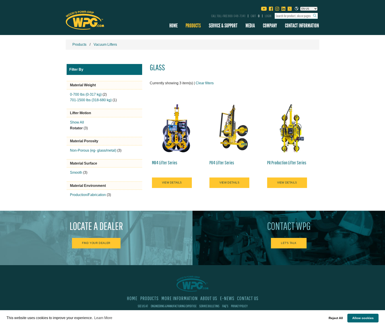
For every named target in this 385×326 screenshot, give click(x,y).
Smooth (76, 172)
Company (270, 25)
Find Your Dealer (96, 243)
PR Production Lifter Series (286, 162)
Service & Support (223, 25)
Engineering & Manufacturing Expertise (174, 306)
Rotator (76, 128)
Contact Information (302, 25)
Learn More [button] (103, 318)
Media (250, 25)
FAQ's (225, 306)
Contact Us (247, 298)
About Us (208, 298)
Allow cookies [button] (363, 318)
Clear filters (205, 83)
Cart (255, 16)
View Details (172, 182)
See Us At (143, 306)
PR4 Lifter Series (221, 162)
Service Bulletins (209, 306)
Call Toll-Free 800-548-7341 (228, 16)
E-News (227, 298)
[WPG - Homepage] (85, 19)
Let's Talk (289, 243)
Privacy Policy (239, 306)
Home (173, 25)
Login (268, 16)
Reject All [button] (336, 318)
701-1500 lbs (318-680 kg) (91, 100)
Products (193, 25)
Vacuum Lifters (105, 44)
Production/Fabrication (88, 195)
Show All (77, 122)
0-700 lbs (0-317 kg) (86, 94)
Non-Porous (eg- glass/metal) (93, 150)
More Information (179, 298)
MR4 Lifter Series (164, 162)
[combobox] (296, 16)
